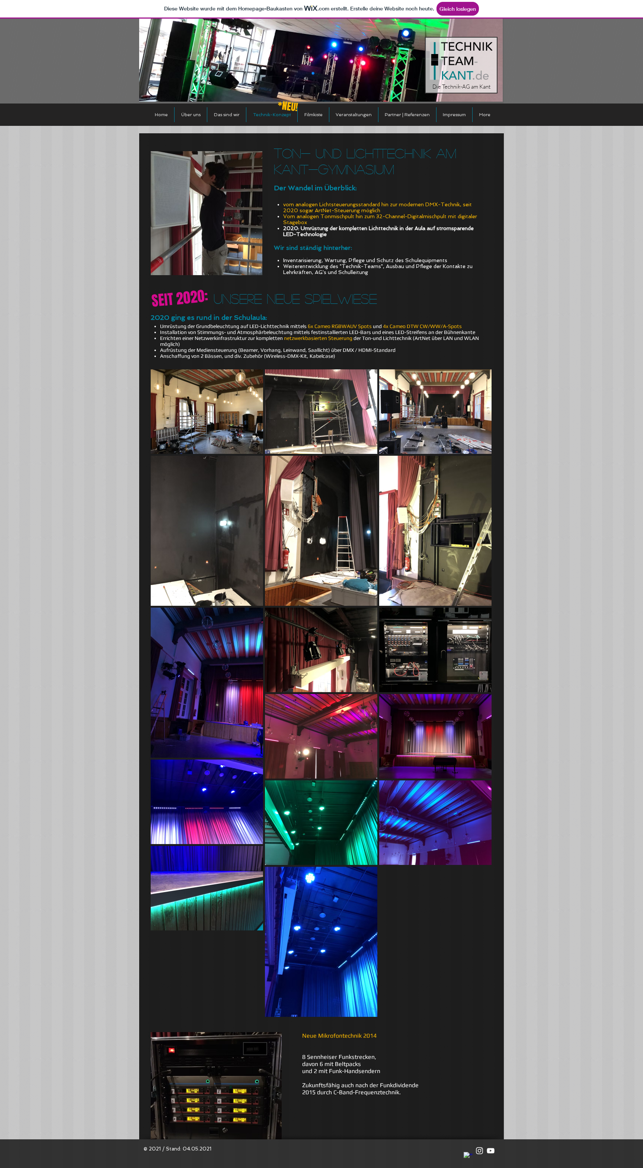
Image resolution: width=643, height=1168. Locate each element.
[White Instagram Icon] (479, 1150)
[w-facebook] (468, 1156)
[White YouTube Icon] (490, 1150)
